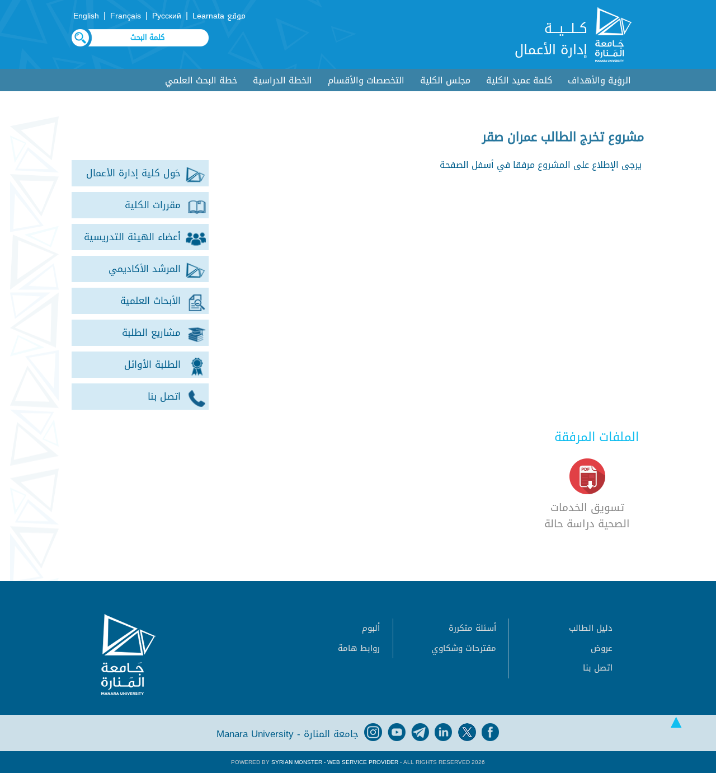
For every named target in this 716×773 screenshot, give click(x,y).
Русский (166, 16)
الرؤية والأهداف (599, 80)
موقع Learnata (219, 16)
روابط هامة (359, 648)
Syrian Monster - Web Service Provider (334, 762)
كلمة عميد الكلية (519, 80)
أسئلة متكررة (472, 628)
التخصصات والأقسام (366, 80)
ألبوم (371, 628)
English (86, 16)
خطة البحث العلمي (201, 80)
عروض (602, 648)
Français (125, 16)
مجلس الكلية (445, 80)
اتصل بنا (598, 668)
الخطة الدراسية (282, 80)
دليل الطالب (591, 628)
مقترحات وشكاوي (463, 648)
